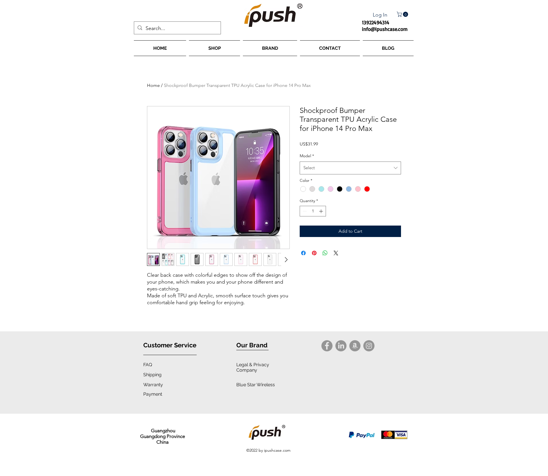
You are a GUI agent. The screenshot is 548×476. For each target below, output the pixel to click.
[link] (403, 14)
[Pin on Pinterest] (314, 253)
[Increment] (321, 211)
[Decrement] (304, 211)
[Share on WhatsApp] (325, 253)
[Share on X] (336, 253)
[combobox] (350, 168)
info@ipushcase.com (385, 29)
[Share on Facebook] (303, 253)
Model (307, 155)
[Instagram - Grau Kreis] (368, 345)
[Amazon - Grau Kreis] (354, 345)
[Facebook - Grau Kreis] (327, 345)
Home (153, 85)
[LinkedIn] (340, 345)
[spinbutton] (313, 211)
